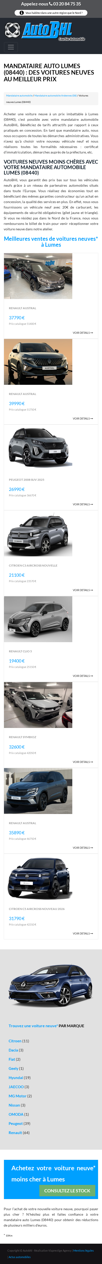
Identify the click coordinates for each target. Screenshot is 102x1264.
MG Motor (20, 1096)
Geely (16, 1068)
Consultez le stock (67, 1190)
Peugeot (19, 1123)
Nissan (17, 1105)
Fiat (15, 1059)
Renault (19, 1132)
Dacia (16, 1050)
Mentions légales (83, 1250)
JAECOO (19, 1086)
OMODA (19, 1114)
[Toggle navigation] (11, 47)
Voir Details (81, 332)
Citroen (19, 1041)
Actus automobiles (20, 1257)
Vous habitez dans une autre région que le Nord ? (53, 12)
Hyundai (20, 1077)
